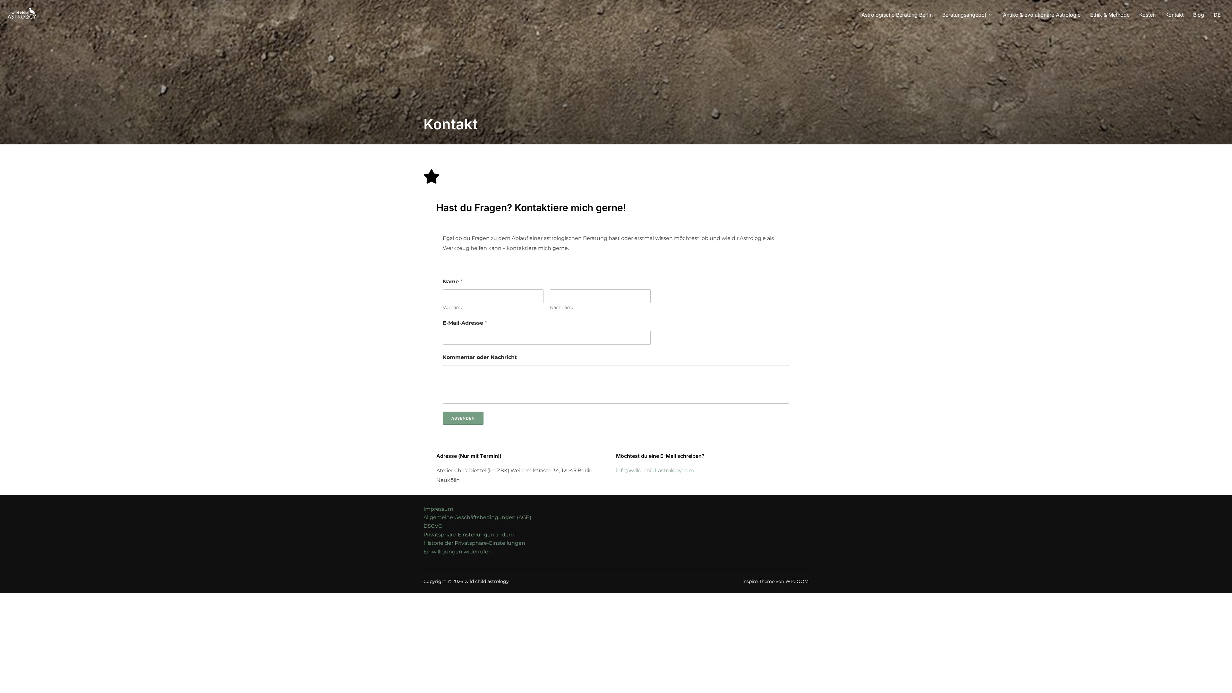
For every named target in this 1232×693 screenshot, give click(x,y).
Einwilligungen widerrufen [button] (458, 552)
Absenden (463, 418)
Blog (1198, 15)
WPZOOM (797, 581)
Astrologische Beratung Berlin (897, 15)
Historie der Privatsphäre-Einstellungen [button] (474, 543)
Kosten (1147, 15)
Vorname (453, 307)
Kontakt (1174, 15)
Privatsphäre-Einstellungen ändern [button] (469, 535)
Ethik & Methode (1110, 15)
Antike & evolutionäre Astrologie (1042, 15)
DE (1217, 15)
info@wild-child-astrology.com (655, 470)
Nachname (562, 307)
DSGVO (433, 526)
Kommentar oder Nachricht (480, 357)
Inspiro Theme (758, 581)
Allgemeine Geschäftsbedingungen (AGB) (477, 517)
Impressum (438, 509)
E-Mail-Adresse (465, 323)
